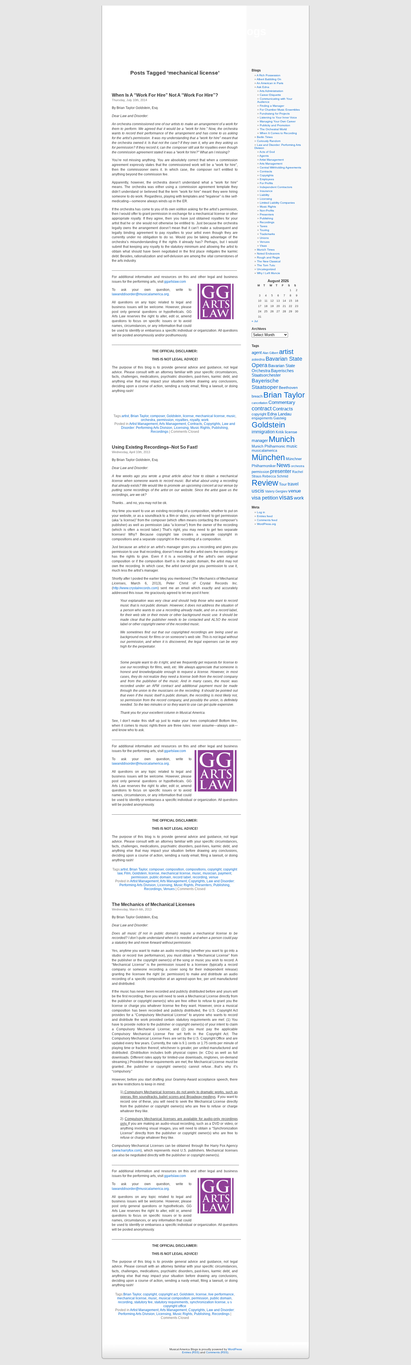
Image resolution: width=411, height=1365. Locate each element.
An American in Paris (270, 83)
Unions (264, 237)
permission (165, 420)
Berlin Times (265, 137)
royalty (195, 420)
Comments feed (267, 520)
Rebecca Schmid (275, 476)
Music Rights (200, 428)
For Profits (266, 183)
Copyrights (212, 424)
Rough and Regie (268, 257)
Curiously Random (268, 140)
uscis (258, 491)
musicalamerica (264, 450)
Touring (264, 230)
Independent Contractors (276, 187)
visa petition (265, 498)
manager (260, 440)
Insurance (266, 190)
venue (213, 877)
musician (209, 873)
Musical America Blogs (205, 31)
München (268, 457)
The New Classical (268, 261)
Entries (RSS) (190, 1352)
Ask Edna (263, 87)
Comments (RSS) (217, 1352)
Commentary (281, 402)
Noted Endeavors (268, 253)
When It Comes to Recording (278, 133)
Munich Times (266, 249)
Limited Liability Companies (277, 202)
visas (286, 497)
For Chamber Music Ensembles (280, 109)
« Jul (255, 321)
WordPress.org (266, 523)
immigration (263, 431)
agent (257, 352)
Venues (169, 889)
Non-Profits (267, 210)
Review (265, 482)
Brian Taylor (139, 416)
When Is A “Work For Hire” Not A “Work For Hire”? (165, 95)
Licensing (181, 428)
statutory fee (143, 1302)
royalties (181, 420)
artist (125, 416)
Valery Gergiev (276, 491)
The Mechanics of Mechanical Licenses (153, 904)
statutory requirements (171, 1302)
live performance (221, 1294)
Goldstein (174, 416)
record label (182, 877)
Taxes (263, 226)
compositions (196, 869)
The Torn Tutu (266, 265)
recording (200, 877)
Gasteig (279, 418)
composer (157, 416)
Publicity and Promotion (275, 125)
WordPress (235, 1349)
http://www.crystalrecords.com (135, 588)
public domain (160, 877)
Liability (264, 194)
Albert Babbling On (269, 79)
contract (262, 408)
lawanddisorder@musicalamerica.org (140, 294)
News (283, 465)
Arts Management (172, 424)
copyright (214, 869)
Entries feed (265, 516)
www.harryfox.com (127, 1150)
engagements (262, 418)
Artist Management (143, 424)
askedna (258, 360)
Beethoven (288, 387)
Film (127, 873)
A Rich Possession (268, 75)
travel (293, 484)
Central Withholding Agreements (280, 167)
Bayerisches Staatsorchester (273, 372)
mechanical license (210, 416)
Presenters (203, 885)
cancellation (260, 403)
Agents (264, 155)
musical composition (174, 1298)
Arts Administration (271, 90)
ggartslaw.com (175, 282)
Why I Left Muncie (268, 273)
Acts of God (267, 151)
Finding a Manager (272, 105)
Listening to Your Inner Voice (278, 117)
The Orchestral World (273, 129)
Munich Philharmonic (268, 446)
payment (224, 873)
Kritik (280, 432)
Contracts (195, 424)
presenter (280, 471)
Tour (283, 484)
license (188, 416)
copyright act (168, 1294)
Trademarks (267, 234)
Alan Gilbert (270, 353)
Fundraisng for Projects (275, 113)
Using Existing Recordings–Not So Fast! (155, 447)
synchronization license (208, 1302)
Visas (263, 245)
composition (175, 869)
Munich (282, 439)
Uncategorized (266, 269)
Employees (267, 179)
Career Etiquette (270, 94)
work (205, 420)
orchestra (148, 420)
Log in (261, 512)
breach (257, 396)
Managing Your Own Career (278, 121)
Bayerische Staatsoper (265, 383)
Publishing (220, 428)
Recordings (159, 432)
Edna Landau (279, 414)
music (230, 416)
